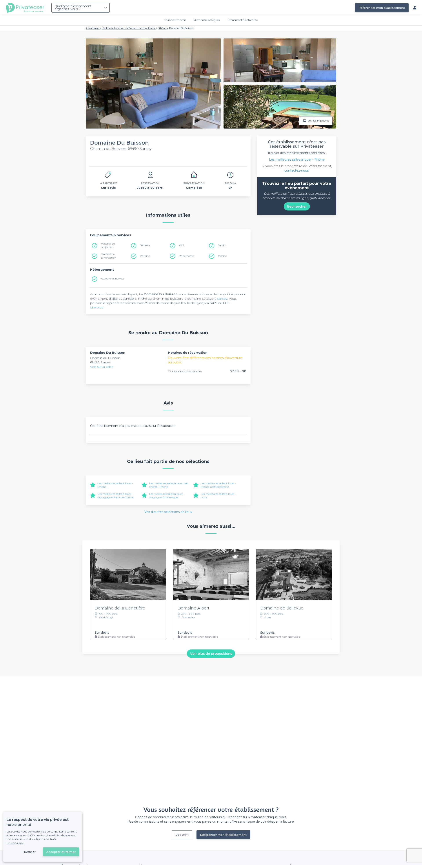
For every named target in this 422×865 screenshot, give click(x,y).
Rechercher (297, 206)
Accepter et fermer (61, 852)
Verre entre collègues (207, 20)
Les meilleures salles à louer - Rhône (297, 159)
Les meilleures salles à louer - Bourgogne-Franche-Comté (115, 495)
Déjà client (182, 834)
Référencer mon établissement (381, 7)
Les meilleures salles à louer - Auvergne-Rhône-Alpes (167, 495)
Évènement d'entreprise (242, 20)
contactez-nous (296, 170)
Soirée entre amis (175, 20)
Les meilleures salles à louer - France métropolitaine (218, 485)
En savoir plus (15, 843)
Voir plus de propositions (211, 653)
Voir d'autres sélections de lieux (168, 512)
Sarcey (222, 299)
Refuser (30, 852)
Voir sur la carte (101, 367)
